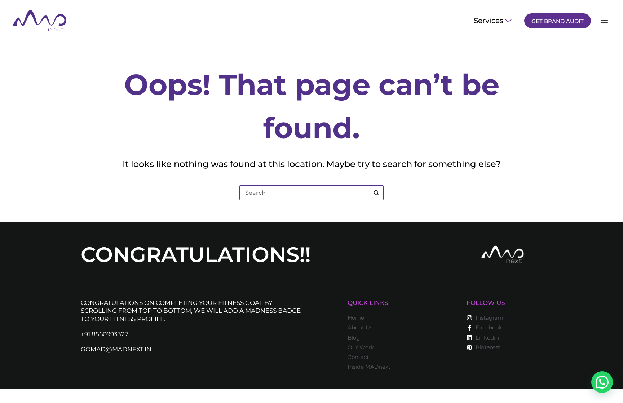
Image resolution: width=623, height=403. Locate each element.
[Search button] (376, 192)
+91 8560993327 (104, 334)
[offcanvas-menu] (604, 21)
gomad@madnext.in (116, 349)
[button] (602, 382)
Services (488, 20)
